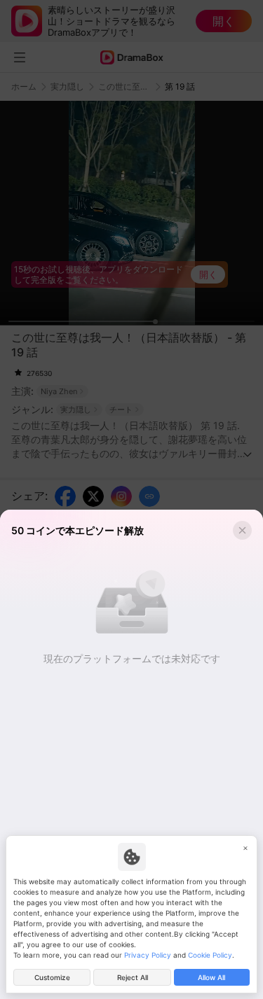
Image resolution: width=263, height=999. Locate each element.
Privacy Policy (147, 955)
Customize (52, 977)
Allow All (211, 977)
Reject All (132, 977)
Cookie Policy (210, 955)
